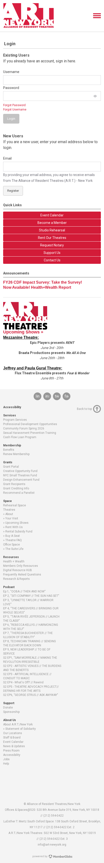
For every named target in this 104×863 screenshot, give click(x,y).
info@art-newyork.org (52, 844)
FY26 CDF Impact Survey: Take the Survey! (42, 282)
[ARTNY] (28, 26)
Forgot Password (14, 105)
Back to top (84, 409)
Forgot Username (14, 109)
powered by (40, 856)
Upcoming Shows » (23, 332)
